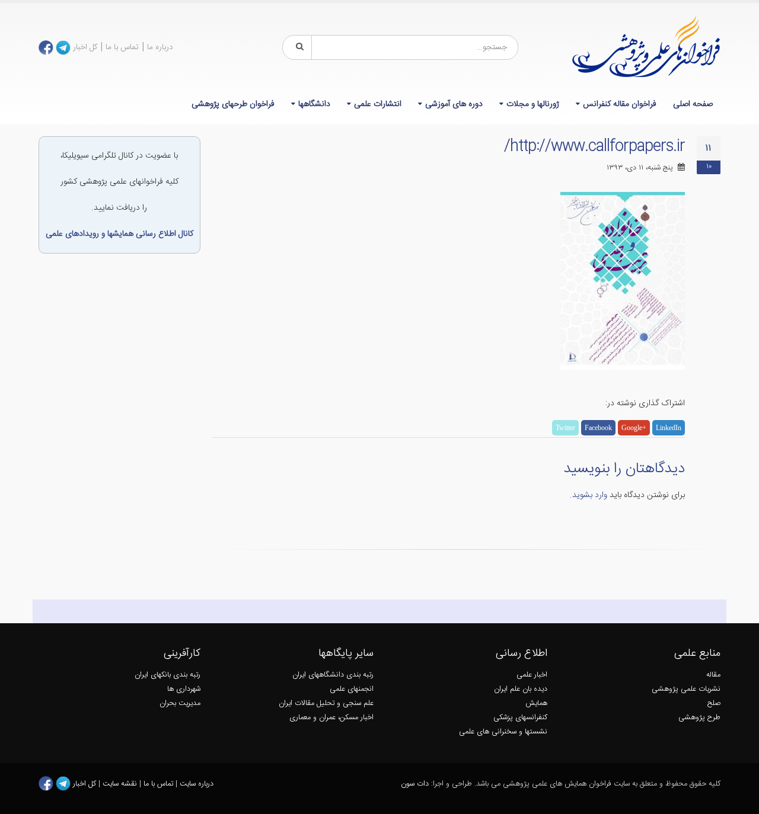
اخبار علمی (531, 675)
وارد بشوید (589, 495)
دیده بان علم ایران (520, 689)
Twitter (565, 428)
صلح (713, 703)
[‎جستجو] (297, 47)
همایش (536, 703)
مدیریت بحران (180, 703)
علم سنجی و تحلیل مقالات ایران (326, 703)
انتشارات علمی (377, 104)
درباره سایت (196, 784)
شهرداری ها (183, 689)
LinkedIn (668, 428)
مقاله (713, 675)
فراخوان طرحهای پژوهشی (233, 104)
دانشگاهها (314, 104)
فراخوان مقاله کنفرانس (619, 104)
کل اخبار (85, 47)
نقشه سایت (121, 784)
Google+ (633, 428)
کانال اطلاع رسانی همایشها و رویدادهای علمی (119, 234)
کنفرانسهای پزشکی (520, 718)
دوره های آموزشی (454, 104)
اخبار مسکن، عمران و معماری (331, 718)
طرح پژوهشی (699, 718)
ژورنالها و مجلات (532, 104)
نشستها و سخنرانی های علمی (503, 732)
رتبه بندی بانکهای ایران (167, 675)
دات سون (415, 784)
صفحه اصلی (693, 104)
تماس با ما (122, 47)
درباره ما (160, 47)
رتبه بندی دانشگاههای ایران (333, 675)
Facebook (598, 428)
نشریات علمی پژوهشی (686, 689)
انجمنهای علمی (352, 689)
